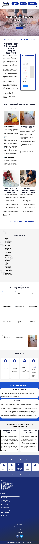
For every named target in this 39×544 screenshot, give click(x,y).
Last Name (27, 59)
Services (24, 81)
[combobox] (25, 83)
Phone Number (24, 76)
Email (24, 70)
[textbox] (25, 83)
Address (24, 66)
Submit (25, 86)
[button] (36, 6)
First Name (24, 59)
